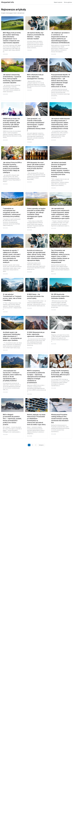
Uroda (53, 332)
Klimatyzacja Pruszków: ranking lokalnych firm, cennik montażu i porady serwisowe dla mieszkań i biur (60, 418)
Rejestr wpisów (58, 2)
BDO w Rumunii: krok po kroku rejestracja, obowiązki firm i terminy (35, 76)
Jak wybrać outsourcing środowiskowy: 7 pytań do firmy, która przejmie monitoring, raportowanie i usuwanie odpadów (12, 78)
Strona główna (68, 2)
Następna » (41, 445)
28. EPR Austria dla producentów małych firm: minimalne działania (60, 296)
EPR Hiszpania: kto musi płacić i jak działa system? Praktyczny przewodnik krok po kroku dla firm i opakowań (36, 166)
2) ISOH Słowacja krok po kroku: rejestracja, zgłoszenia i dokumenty (35, 334)
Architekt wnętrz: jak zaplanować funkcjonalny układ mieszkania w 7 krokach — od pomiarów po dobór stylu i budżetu (12, 336)
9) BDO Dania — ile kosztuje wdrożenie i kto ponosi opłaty (35, 296)
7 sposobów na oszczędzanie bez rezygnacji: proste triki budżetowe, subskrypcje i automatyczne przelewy (12, 212)
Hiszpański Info (7, 2)
